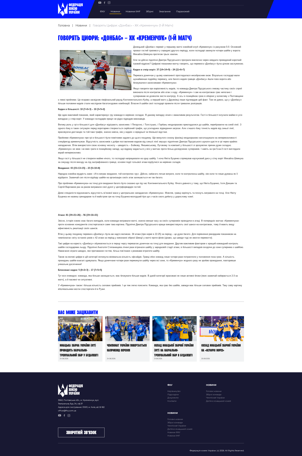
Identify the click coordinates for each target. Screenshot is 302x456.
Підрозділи (173, 394)
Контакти (172, 401)
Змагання (165, 11)
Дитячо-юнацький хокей (218, 401)
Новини (115, 11)
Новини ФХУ (173, 432)
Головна (64, 25)
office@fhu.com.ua (67, 410)
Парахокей (182, 11)
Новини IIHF (133, 11)
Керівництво (174, 391)
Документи (173, 397)
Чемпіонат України (215, 397)
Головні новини (214, 391)
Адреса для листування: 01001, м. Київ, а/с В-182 (81, 407)
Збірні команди (213, 394)
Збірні (149, 11)
